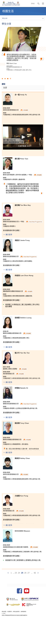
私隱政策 (9, 611)
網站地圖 (4, 611)
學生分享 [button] (4, 18)
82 (35, 573)
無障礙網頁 (23, 611)
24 (19, 573)
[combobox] (23, 88)
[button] (23, 137)
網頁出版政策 (16, 611)
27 (28, 573)
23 (16, 573)
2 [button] (5, 78)
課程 (3, 84)
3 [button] (7, 78)
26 (25, 573)
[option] (23, 49)
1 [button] (2, 78)
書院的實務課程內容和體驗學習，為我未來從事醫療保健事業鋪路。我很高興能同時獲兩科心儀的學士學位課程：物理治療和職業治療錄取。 (21, 57)
